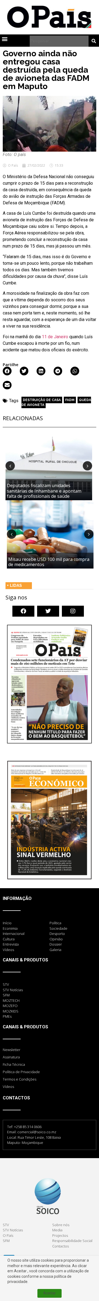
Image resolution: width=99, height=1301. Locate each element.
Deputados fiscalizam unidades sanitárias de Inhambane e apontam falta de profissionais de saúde (44, 490)
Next (87, 465)
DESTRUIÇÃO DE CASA (42, 400)
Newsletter (11, 1049)
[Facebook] (23, 611)
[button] (4, 38)
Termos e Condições (19, 1079)
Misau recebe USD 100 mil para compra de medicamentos (48, 561)
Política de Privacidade (21, 1071)
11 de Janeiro (55, 336)
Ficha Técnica (14, 1064)
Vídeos (8, 1086)
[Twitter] (48, 611)
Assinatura (11, 1057)
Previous (10, 465)
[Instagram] (73, 611)
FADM (70, 400)
